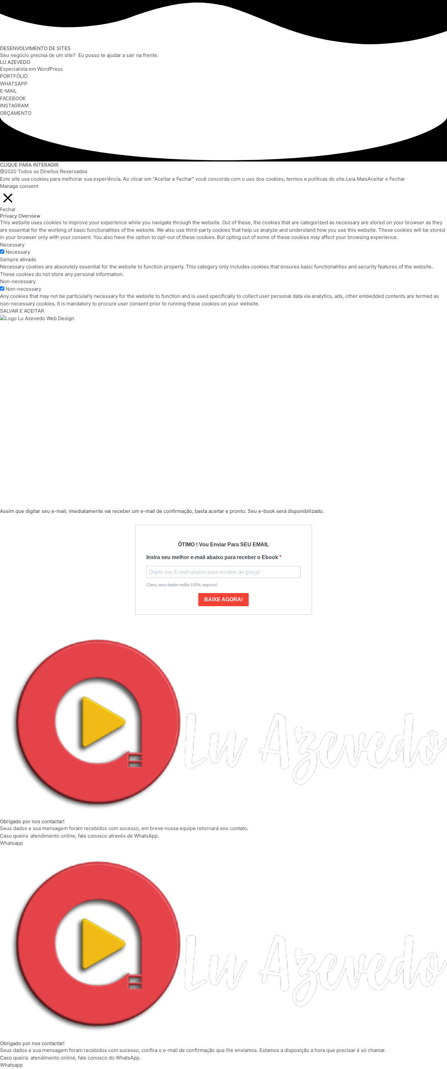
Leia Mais (356, 179)
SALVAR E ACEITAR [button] (22, 311)
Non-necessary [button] (18, 281)
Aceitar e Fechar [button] (386, 179)
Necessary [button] (12, 245)
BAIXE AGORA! (223, 599)
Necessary (18, 252)
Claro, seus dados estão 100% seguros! (181, 585)
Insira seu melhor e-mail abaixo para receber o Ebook (212, 557)
